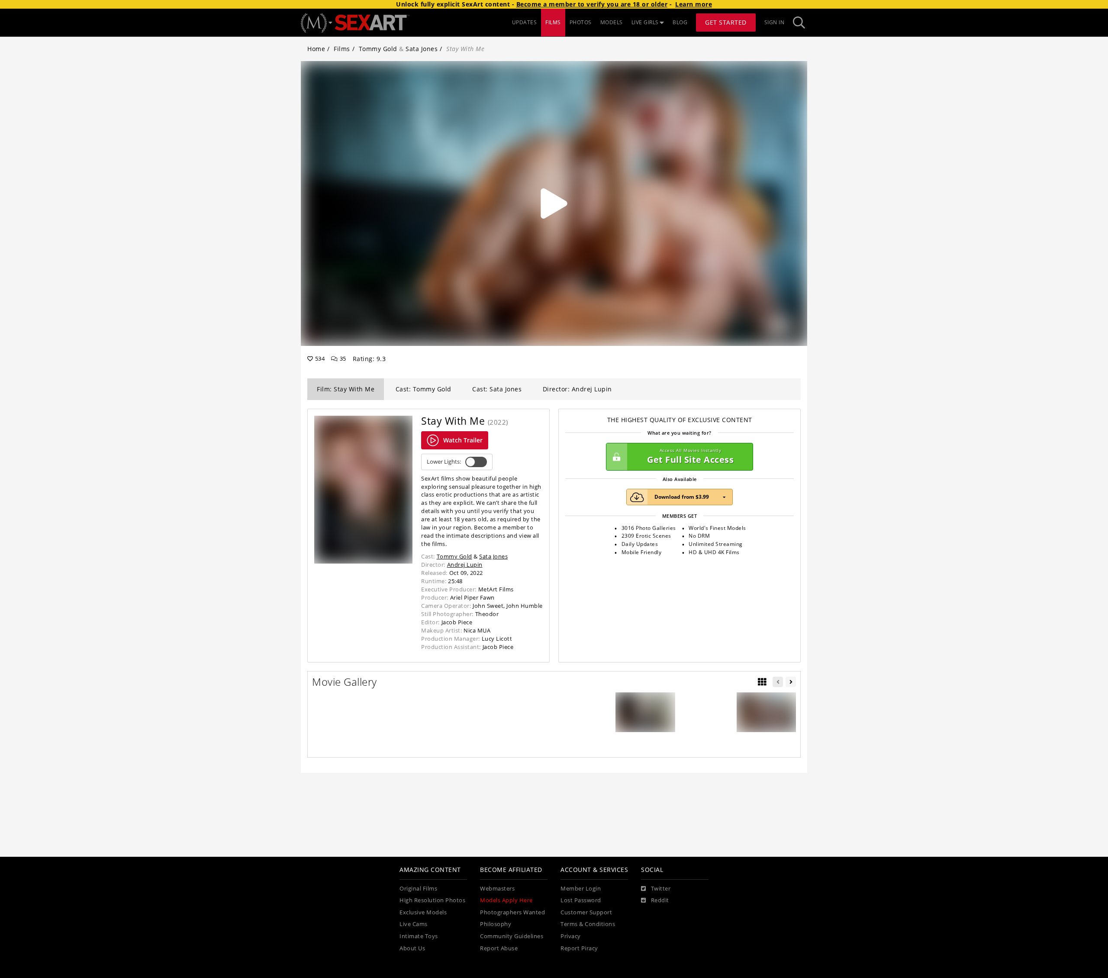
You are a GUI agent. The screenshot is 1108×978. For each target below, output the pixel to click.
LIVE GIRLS (645, 22)
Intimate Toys (418, 936)
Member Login (580, 888)
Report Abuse (499, 948)
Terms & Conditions (587, 924)
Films (342, 49)
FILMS (553, 22)
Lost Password (580, 900)
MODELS (611, 22)
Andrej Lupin (465, 564)
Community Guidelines (511, 936)
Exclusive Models (423, 912)
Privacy (570, 936)
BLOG (680, 22)
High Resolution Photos (432, 900)
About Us (412, 948)
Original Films (418, 888)
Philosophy (495, 924)
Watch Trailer (463, 440)
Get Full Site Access (690, 456)
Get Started (726, 22)
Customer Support (586, 912)
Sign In (774, 22)
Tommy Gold (378, 49)
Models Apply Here (506, 900)
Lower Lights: (444, 461)
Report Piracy (579, 948)
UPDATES (524, 22)
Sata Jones (422, 49)
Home (316, 49)
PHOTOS (581, 22)
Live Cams (413, 924)
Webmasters (497, 888)
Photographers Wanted (512, 912)
